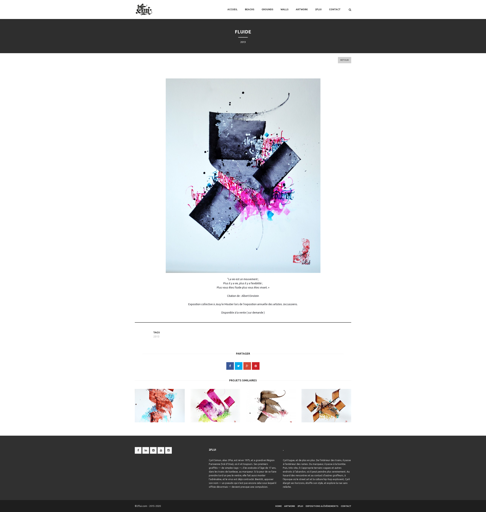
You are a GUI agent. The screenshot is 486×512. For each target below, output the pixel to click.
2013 (156, 336)
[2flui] (144, 9)
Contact (335, 9)
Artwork (302, 9)
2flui (318, 9)
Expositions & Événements (322, 506)
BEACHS (249, 9)
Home (278, 506)
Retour (344, 60)
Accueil (232, 9)
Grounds (267, 9)
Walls (284, 9)
